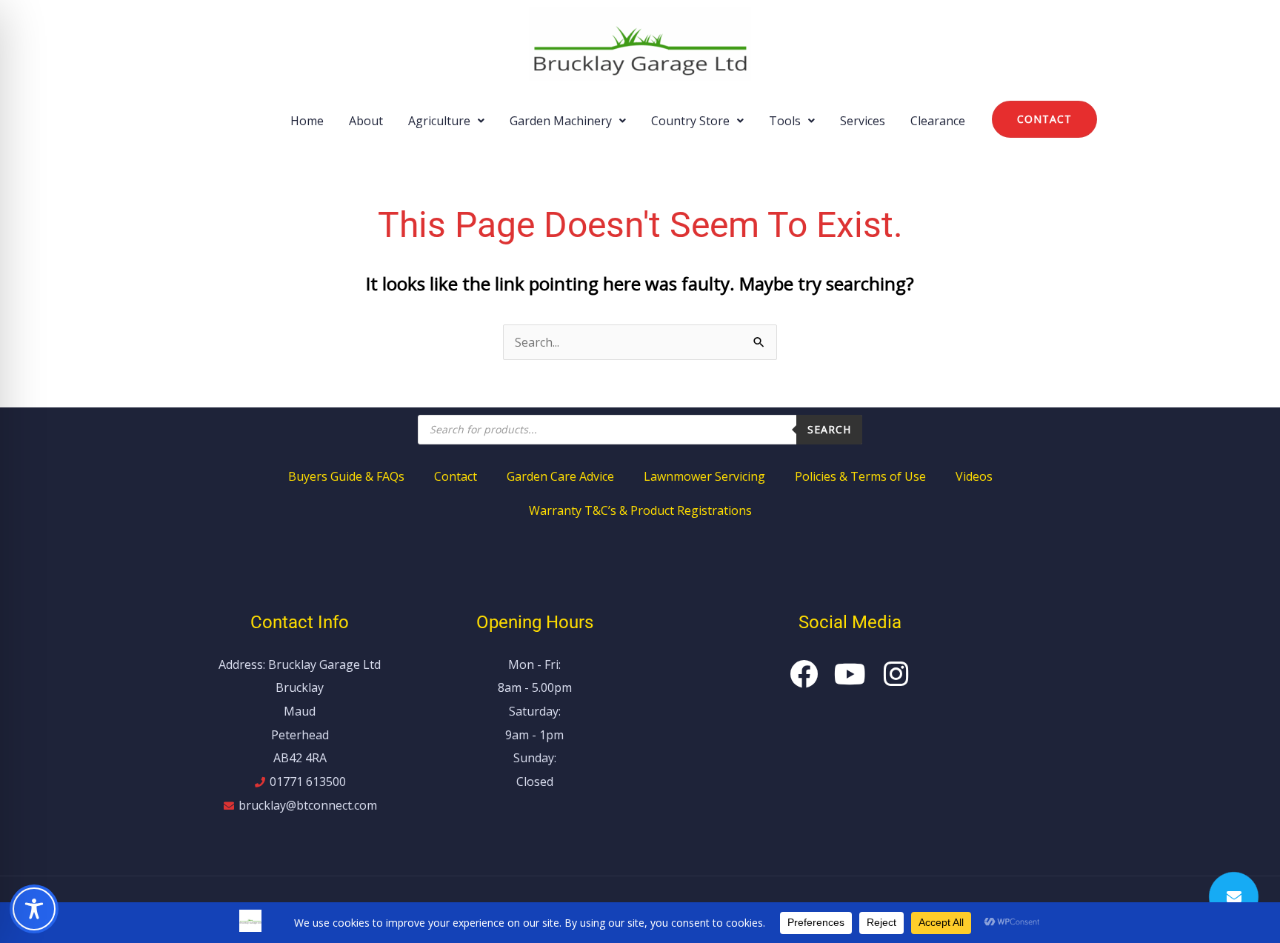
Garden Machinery (561, 121)
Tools (785, 121)
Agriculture (439, 121)
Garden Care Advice (560, 476)
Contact (455, 476)
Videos (974, 476)
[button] (446, 121)
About (366, 121)
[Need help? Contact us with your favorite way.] (1234, 897)
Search (829, 429)
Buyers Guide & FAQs (346, 476)
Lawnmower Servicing (704, 476)
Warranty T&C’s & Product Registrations (640, 510)
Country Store (690, 121)
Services (862, 121)
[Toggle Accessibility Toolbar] (34, 909)
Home (307, 121)
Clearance (937, 121)
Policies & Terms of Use (860, 476)
